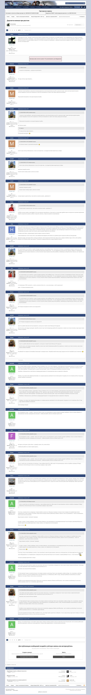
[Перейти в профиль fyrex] (11, 436)
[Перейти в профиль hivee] (11, 229)
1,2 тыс (12, 443)
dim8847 (12, 108)
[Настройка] (82, 7)
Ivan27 (9, 672)
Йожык (11, 291)
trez (12, 268)
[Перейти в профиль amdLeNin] (11, 369)
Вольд (12, 201)
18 (12, 47)
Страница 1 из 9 (28, 30)
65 (12, 488)
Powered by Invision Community (75, 690)
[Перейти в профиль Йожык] (11, 297)
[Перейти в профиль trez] (11, 274)
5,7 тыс (12, 304)
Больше (54, 7)
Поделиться (70, 24)
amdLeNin (12, 363)
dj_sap (71, 675)
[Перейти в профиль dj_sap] (68, 676)
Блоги (33, 7)
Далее (19, 30)
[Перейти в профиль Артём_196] (68, 681)
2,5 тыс (12, 121)
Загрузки (26, 7)
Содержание (10, 7)
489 (12, 280)
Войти (64, 656)
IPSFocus (12, 689)
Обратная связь (9, 690)
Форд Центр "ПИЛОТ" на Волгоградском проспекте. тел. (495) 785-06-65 (61, 13)
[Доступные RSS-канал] (84, 685)
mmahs (11, 88)
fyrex (12, 430)
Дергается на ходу (11, 675)
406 (12, 376)
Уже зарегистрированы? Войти (66, 7)
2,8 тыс (12, 76)
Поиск (39, 7)
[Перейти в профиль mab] (68, 671)
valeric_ (11, 475)
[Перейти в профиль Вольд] (11, 207)
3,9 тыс (12, 214)
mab (70, 671)
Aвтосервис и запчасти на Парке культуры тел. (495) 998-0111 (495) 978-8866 (22, 13)
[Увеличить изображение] (29, 133)
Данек (9, 676)
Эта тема (79, 3)
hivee (12, 224)
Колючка (12, 63)
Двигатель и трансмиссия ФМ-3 (24, 25)
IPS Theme (8, 689)
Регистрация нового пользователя (27, 656)
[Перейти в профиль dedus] (8, 24)
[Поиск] (84, 3)
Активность (46, 7)
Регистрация (77, 7)
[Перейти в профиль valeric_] (11, 481)
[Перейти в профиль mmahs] (11, 93)
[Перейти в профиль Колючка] (11, 69)
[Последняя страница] (22, 30)
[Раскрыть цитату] (19, 67)
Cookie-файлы (15, 690)
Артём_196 (10, 681)
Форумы (18, 7)
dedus (14, 24)
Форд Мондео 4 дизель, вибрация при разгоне (16, 670)
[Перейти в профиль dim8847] (11, 114)
